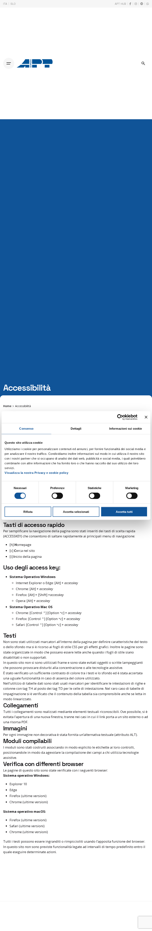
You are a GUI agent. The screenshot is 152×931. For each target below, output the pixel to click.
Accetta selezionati (76, 511)
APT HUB (120, 4)
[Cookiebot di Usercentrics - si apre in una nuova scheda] (120, 417)
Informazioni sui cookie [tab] (125, 428)
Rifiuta (27, 511)
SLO (13, 4)
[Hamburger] (8, 63)
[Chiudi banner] (146, 417)
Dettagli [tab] (76, 428)
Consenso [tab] (26, 428)
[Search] (143, 63)
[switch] (57, 496)
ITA (5, 4)
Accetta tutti (124, 511)
